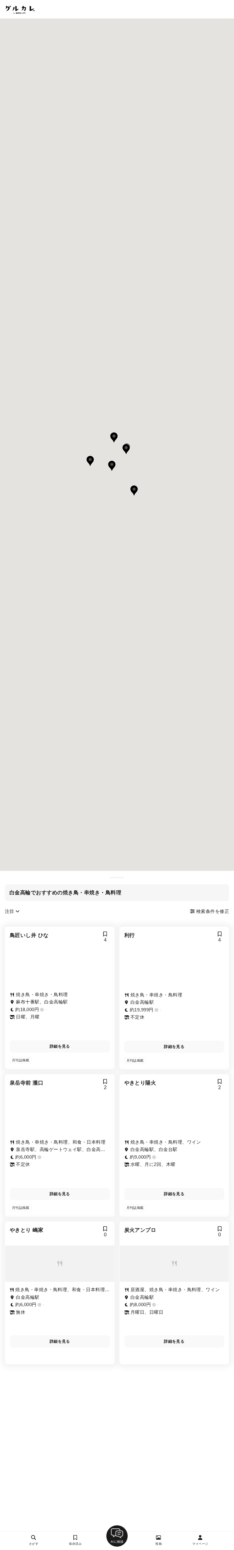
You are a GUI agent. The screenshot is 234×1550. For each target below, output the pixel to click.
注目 (10, 911)
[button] (114, 438)
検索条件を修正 (212, 911)
